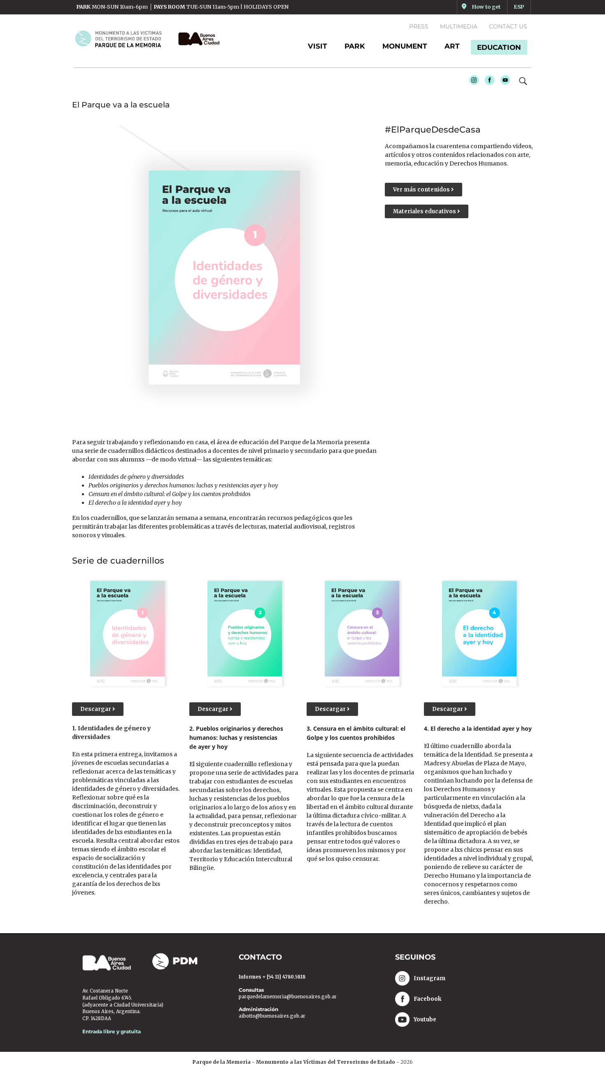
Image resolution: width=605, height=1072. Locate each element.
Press (418, 26)
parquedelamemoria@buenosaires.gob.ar (288, 997)
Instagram (472, 82)
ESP (519, 7)
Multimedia (458, 26)
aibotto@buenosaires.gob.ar (272, 1016)
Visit (317, 46)
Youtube (503, 82)
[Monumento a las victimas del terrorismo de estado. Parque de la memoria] (123, 38)
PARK (354, 46)
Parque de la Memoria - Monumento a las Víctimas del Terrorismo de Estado (294, 1062)
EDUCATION (499, 47)
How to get (486, 7)
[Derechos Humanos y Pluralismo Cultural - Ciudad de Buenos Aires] (197, 38)
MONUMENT (404, 46)
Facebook (487, 82)
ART (452, 46)
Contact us (508, 26)
